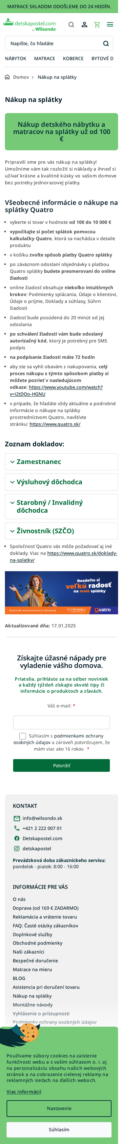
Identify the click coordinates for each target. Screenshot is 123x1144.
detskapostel (37, 848)
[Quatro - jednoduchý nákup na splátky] (61, 592)
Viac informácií (24, 1091)
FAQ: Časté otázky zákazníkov (45, 925)
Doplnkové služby (32, 934)
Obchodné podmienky (37, 943)
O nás (19, 899)
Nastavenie (59, 1108)
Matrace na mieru (32, 969)
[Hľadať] (71, 24)
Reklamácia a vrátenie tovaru (45, 917)
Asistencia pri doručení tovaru (46, 987)
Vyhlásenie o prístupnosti (41, 1013)
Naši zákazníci (28, 952)
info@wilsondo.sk (42, 818)
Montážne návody (32, 1005)
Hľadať (105, 43)
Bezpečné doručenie (35, 960)
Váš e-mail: (61, 706)
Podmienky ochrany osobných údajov (54, 1022)
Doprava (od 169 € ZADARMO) (45, 908)
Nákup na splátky (32, 996)
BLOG (19, 978)
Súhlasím (59, 1129)
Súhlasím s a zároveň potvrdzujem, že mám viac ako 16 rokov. (61, 742)
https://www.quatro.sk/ (55, 424)
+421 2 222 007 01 (42, 828)
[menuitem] (15, 58)
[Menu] (109, 24)
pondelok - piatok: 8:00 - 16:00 (59, 863)
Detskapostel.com (42, 838)
